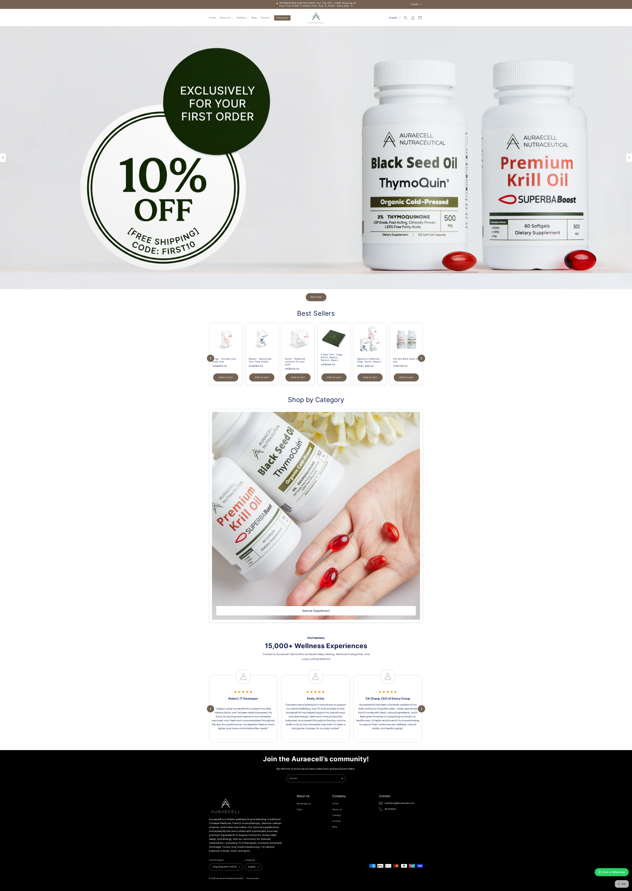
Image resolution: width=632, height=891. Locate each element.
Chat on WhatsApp (614, 872)
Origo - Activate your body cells (224, 360)
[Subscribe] (341, 778)
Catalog (336, 815)
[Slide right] (421, 358)
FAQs (299, 809)
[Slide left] (210, 358)
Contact (336, 821)
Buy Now (316, 297)
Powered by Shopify (235, 878)
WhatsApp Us (304, 804)
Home (335, 804)
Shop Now (282, 18)
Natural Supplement (316, 610)
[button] (226, 17)
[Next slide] (629, 157)
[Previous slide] (3, 157)
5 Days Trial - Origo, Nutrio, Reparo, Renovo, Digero (332, 357)
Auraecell (220, 878)
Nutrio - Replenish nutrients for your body (295, 361)
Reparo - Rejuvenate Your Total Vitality (260, 360)
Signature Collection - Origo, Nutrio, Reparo (369, 360)
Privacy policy (253, 878)
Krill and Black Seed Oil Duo (406, 360)
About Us (337, 809)
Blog (334, 827)
